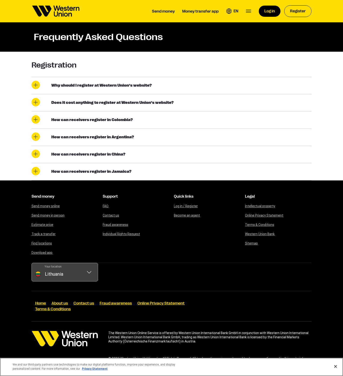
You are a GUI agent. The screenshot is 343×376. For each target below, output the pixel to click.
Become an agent (187, 215)
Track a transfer (44, 234)
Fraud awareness (115, 225)
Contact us (111, 215)
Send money (43, 196)
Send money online (46, 206)
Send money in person (48, 215)
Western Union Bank (260, 234)
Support (110, 196)
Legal (250, 196)
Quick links (183, 196)
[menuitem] (56, 11)
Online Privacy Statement (264, 215)
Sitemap (251, 243)
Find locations (42, 243)
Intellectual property (260, 206)
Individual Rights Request (121, 234)
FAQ (105, 206)
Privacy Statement (95, 368)
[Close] (335, 366)
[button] (232, 11)
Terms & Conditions (259, 225)
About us (60, 303)
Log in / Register (186, 206)
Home (40, 303)
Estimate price (42, 225)
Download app (42, 253)
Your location (53, 266)
